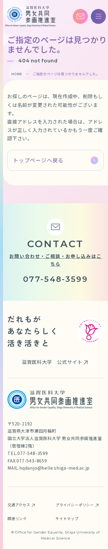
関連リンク (17, 518)
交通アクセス (19, 505)
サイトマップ (67, 518)
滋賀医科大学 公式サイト (52, 361)
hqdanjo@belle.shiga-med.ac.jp (54, 468)
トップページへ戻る (38, 160)
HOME (16, 73)
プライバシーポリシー (75, 505)
